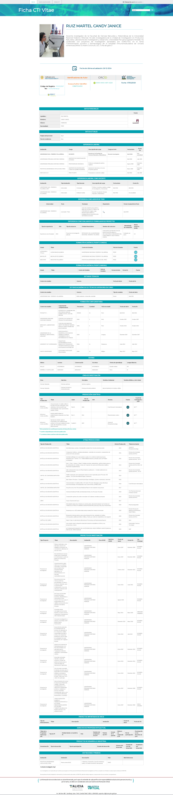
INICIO (33, 2)
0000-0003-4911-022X (104, 83)
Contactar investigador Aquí (47, 767)
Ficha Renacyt (54, 89)
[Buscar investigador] (152, 10)
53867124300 (77, 86)
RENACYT (57, 2)
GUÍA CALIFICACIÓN (44, 2)
